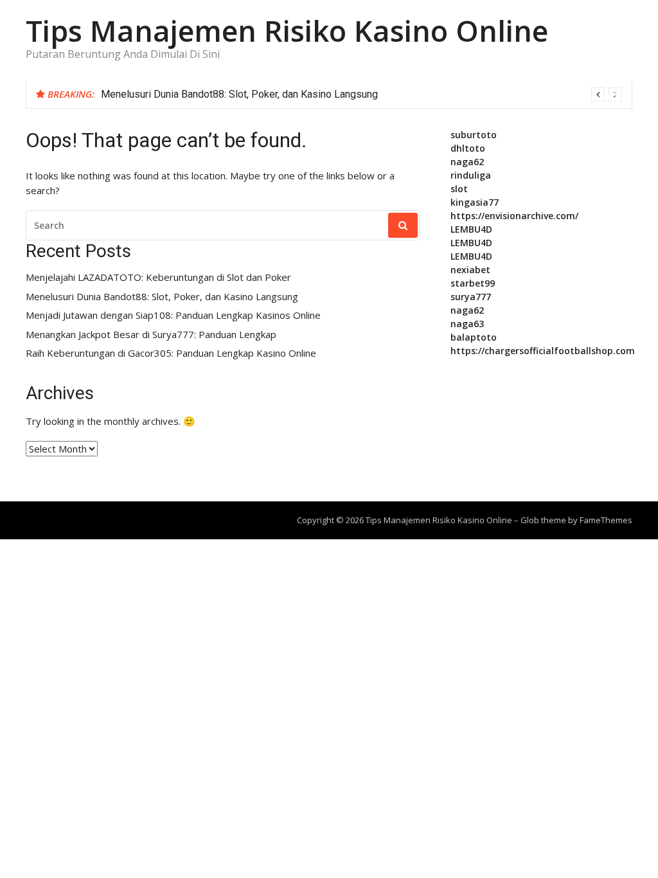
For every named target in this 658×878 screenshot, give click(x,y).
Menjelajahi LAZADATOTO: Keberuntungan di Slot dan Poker (158, 277)
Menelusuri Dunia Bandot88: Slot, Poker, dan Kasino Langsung (239, 94)
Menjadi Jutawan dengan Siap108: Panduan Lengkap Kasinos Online (173, 315)
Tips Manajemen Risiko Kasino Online (287, 30)
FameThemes (606, 520)
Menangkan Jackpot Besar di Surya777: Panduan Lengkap (151, 334)
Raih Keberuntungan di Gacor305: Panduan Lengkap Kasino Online (171, 353)
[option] (361, 94)
